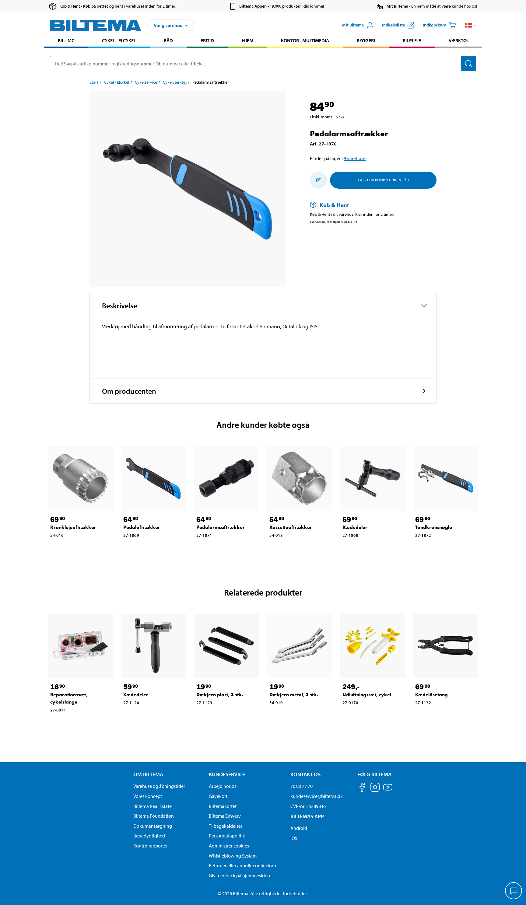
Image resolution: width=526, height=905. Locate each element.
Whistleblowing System (233, 856)
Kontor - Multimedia (305, 40)
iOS (293, 838)
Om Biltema (148, 774)
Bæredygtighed (149, 836)
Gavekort (218, 796)
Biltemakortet (223, 806)
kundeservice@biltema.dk (316, 796)
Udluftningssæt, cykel (366, 694)
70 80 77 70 (301, 786)
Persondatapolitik (227, 836)
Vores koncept (147, 796)
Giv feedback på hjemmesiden (239, 875)
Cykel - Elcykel (119, 40)
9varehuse (355, 158)
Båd (168, 40)
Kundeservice (227, 774)
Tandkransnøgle (433, 527)
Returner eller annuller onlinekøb (242, 865)
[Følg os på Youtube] (388, 790)
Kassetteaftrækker (290, 527)
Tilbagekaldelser (225, 826)
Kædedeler (354, 527)
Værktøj (458, 40)
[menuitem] (66, 41)
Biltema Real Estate (152, 806)
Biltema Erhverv (225, 816)
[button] (470, 25)
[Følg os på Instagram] (375, 788)
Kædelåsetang (431, 694)
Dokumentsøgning (152, 826)
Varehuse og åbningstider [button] (159, 786)
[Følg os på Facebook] (362, 788)
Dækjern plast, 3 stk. (219, 694)
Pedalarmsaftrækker (220, 527)
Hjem (247, 40)
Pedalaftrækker (141, 527)
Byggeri (366, 40)
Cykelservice (146, 82)
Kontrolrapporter (150, 846)
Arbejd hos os (222, 786)
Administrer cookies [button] (229, 846)
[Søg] (468, 63)
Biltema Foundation (153, 816)
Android (298, 828)
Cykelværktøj (175, 82)
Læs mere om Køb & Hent (331, 221)
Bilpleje (412, 40)
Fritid (207, 40)
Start (93, 82)
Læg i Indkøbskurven (379, 180)
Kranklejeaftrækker (73, 527)
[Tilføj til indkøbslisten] (318, 180)
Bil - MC (66, 40)
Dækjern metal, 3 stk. (293, 694)
